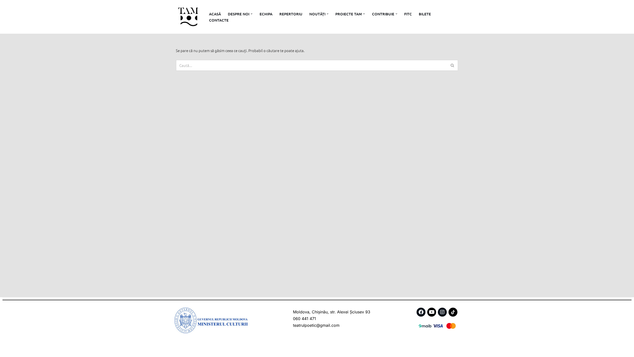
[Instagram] (442, 312)
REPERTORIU (290, 13)
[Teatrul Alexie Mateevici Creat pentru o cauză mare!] (188, 16)
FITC (408, 13)
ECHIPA (266, 13)
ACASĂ (215, 13)
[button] (252, 14)
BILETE (425, 13)
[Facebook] (421, 312)
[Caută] (452, 65)
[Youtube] (431, 312)
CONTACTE (219, 20)
